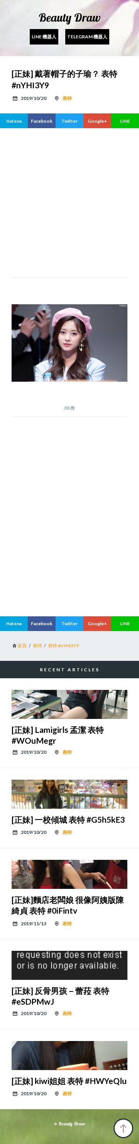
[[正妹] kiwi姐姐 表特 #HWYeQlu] (69, 1055)
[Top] (123, 1128)
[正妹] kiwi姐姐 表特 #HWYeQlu (69, 1081)
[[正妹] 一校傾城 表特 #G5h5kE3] (69, 794)
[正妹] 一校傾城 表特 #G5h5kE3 (68, 819)
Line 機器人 (44, 36)
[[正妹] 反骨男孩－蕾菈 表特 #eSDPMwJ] (69, 965)
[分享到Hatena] (14, 120)
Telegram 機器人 (87, 36)
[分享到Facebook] (42, 120)
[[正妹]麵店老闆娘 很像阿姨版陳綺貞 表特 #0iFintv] (69, 874)
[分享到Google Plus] (97, 120)
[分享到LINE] (125, 120)
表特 (67, 98)
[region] (69, 545)
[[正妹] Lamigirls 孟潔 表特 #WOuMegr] (69, 704)
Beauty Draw (69, 17)
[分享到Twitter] (69, 120)
